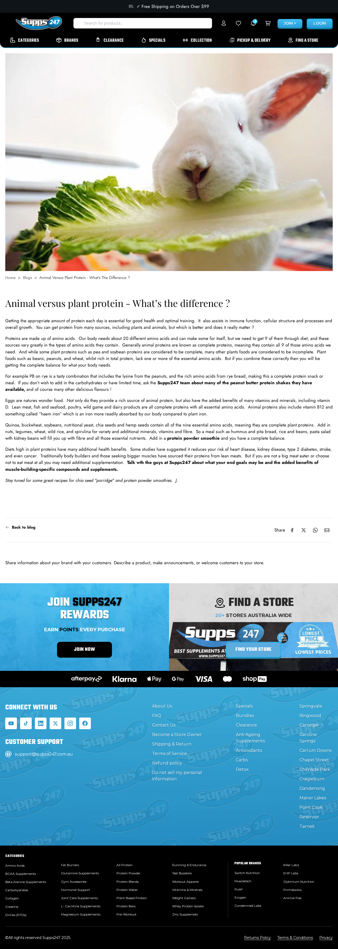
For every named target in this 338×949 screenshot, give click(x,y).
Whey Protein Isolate (188, 906)
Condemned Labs (247, 906)
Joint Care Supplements (79, 898)
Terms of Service (169, 753)
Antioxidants (249, 750)
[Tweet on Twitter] (303, 530)
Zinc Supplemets (185, 914)
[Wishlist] (238, 23)
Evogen (240, 897)
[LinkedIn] (40, 723)
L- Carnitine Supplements (80, 906)
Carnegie (308, 725)
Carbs (242, 759)
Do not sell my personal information (177, 775)
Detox (242, 769)
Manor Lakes (312, 797)
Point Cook (311, 807)
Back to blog (23, 527)
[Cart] (268, 23)
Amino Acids (15, 865)
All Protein (124, 865)
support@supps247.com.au (44, 754)
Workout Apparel (185, 882)
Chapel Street (314, 759)
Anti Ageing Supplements (250, 737)
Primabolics (292, 890)
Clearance (246, 725)
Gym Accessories (73, 882)
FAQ (156, 715)
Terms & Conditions (295, 937)
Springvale (310, 706)
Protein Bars (125, 906)
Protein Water (127, 890)
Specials (244, 706)
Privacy (326, 937)
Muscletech (242, 881)
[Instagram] (70, 723)
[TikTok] (26, 723)
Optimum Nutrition (298, 882)
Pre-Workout (126, 914)
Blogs (27, 278)
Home (10, 278)
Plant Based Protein (131, 898)
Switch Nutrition (247, 873)
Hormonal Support (75, 890)
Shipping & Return (171, 744)
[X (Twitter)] (55, 723)
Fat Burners (70, 865)
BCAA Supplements (20, 874)
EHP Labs (290, 873)
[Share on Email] (327, 530)
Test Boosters (182, 873)
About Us (162, 706)
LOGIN (319, 23)
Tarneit (307, 826)
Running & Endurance (189, 865)
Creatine (11, 907)
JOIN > (290, 23)
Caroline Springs (308, 737)
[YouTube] (11, 723)
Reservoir (309, 816)
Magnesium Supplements (80, 914)
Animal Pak (292, 898)
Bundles (245, 715)
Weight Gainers (184, 898)
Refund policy (167, 763)
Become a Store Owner (177, 734)
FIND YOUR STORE (253, 649)
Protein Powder (128, 873)
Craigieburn (311, 778)
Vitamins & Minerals (187, 890)
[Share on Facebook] (292, 530)
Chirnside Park (314, 769)
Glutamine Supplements (80, 873)
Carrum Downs (315, 750)
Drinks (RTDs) (15, 915)
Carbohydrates (16, 890)
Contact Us (163, 725)
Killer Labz (291, 865)
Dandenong (312, 788)
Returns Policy (257, 937)
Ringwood (310, 715)
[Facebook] (85, 723)
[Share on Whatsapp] (315, 530)
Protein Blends (127, 882)
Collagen (12, 898)
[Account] (223, 23)
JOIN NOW (84, 649)
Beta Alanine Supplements (25, 882)
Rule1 (238, 889)
